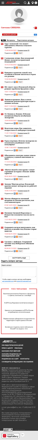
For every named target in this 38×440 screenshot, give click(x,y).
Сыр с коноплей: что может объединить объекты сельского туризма (18, 46)
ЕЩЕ (20, 53)
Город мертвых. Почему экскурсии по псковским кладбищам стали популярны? (21, 143)
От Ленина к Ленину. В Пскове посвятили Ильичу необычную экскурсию (18, 116)
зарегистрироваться (24, 281)
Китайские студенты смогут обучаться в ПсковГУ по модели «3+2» (19, 328)
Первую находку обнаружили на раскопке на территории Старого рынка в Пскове (19, 319)
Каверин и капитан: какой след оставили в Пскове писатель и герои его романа (20, 74)
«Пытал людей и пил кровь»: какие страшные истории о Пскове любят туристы (20, 171)
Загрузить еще (19, 258)
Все (3, 40)
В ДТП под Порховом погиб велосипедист (19, 303)
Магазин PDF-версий (11, 351)
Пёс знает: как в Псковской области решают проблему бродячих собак (20, 88)
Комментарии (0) (23, 50)
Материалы (11, 40)
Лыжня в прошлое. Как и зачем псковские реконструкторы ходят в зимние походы (20, 101)
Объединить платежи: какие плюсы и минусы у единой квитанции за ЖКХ (20, 157)
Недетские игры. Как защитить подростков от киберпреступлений (20, 129)
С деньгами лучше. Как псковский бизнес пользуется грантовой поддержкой (19, 60)
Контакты (24, 359)
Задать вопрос (6, 265)
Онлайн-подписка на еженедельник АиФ (11, 355)
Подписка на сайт (10, 359)
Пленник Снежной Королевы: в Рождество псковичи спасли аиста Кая (19, 215)
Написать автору (9, 34)
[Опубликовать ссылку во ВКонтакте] (15, 53)
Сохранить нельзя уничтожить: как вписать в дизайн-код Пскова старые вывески (21, 229)
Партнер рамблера (20, 429)
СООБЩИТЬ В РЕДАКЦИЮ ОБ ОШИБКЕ (17, 362)
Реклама (18, 348)
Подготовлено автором (25, 40)
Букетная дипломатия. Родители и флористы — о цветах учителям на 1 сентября (19, 294)
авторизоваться (8, 281)
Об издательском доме (12, 345)
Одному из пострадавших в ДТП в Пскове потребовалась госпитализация (19, 311)
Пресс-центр (7, 348)
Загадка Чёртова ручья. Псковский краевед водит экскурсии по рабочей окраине (21, 186)
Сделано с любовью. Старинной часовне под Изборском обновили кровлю (19, 243)
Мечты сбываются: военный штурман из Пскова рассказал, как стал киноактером (19, 200)
